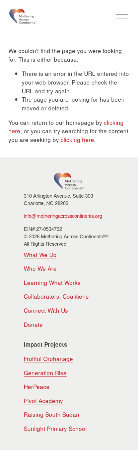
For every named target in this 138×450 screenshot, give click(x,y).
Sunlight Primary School (55, 428)
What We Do (40, 254)
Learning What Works (52, 282)
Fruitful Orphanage (48, 358)
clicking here (77, 139)
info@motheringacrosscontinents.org (63, 215)
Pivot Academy (43, 400)
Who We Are (40, 268)
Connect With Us (46, 310)
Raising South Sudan (51, 414)
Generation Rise (45, 372)
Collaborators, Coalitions (56, 296)
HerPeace (37, 386)
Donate (33, 324)
